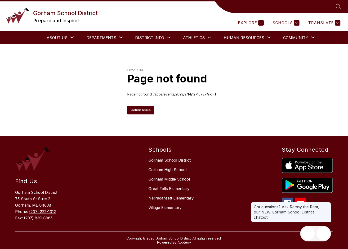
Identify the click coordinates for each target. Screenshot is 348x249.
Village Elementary (165, 207)
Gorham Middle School (169, 179)
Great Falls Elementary (168, 188)
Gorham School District (169, 160)
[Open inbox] (308, 233)
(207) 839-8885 (38, 218)
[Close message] (327, 204)
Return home (141, 110)
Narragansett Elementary (171, 198)
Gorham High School (167, 169)
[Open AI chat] (323, 233)
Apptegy (184, 242)
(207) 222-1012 (42, 211)
